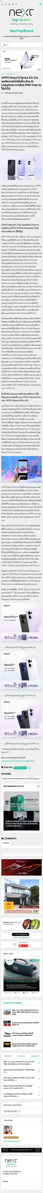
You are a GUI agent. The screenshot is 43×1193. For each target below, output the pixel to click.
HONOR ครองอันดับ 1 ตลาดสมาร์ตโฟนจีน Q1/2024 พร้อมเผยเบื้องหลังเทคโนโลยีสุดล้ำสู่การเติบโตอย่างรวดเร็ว (21, 823)
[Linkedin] (2, 4)
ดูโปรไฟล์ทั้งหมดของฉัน (12, 1141)
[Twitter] (13, 4)
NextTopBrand (21, 31)
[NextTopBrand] (21, 25)
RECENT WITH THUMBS (13, 1003)
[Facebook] (16, 4)
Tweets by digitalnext (21, 938)
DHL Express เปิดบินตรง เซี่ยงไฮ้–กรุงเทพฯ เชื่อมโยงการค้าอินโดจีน (23, 1034)
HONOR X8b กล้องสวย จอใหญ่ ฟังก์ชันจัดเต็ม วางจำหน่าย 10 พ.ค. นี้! (20, 805)
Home (2, 74)
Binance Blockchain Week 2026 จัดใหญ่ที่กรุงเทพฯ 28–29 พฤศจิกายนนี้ (24, 1045)
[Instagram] (6, 4)
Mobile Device (10, 74)
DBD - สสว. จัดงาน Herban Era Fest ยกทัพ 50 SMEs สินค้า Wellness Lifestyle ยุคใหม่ (25, 1012)
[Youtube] (9, 4)
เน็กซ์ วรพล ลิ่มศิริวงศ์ (11, 1137)
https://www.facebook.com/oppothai (17, 761)
